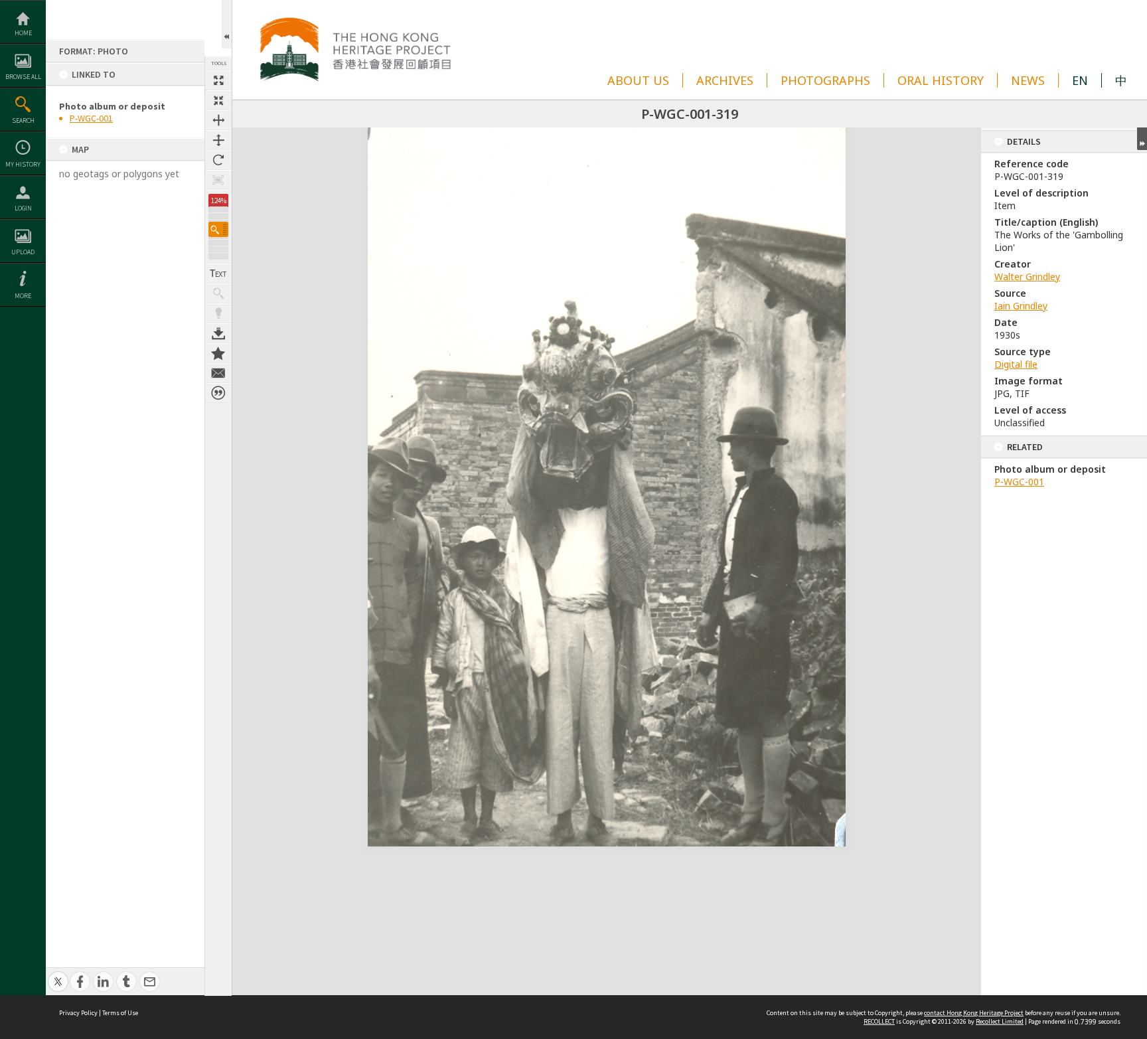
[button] (218, 229)
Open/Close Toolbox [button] (227, 24)
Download (218, 333)
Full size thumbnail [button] (218, 80)
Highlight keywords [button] (218, 313)
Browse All (23, 76)
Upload (23, 252)
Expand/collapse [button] (1142, 138)
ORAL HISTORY (940, 80)
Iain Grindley (1020, 305)
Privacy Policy (78, 1012)
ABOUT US (638, 80)
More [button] (23, 295)
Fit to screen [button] (218, 100)
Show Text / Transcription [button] (218, 273)
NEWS (1028, 80)
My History (22, 164)
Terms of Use (120, 1012)
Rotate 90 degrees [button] (218, 160)
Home (23, 33)
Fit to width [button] (218, 120)
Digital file (1015, 364)
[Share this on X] (58, 974)
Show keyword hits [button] (218, 293)
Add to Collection (218, 353)
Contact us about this (218, 373)
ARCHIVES (724, 80)
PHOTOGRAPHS (825, 80)
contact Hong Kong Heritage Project (974, 1012)
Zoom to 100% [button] (218, 180)
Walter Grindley (1027, 276)
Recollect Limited (1000, 1021)
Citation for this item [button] (218, 393)
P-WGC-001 (91, 118)
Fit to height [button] (218, 140)
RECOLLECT (879, 1021)
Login (23, 208)
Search (23, 120)
